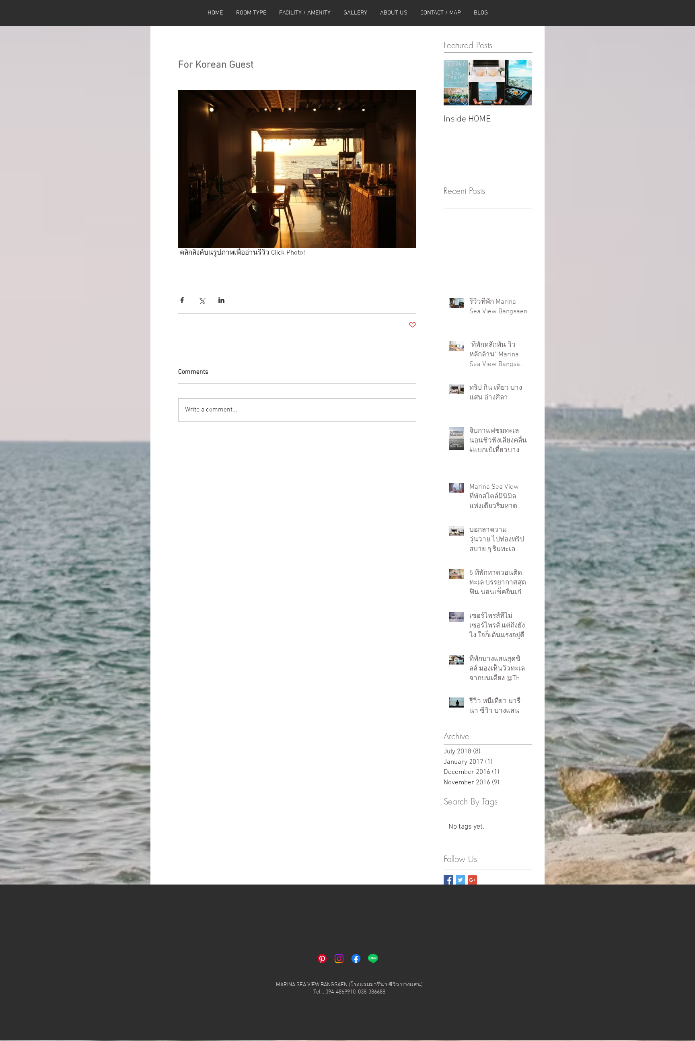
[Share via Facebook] (182, 300)
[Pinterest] (322, 959)
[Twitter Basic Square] (460, 880)
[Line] (373, 959)
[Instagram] (339, 959)
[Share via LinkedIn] (221, 300)
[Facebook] (356, 959)
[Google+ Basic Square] (472, 880)
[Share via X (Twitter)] (202, 300)
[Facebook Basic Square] (448, 880)
